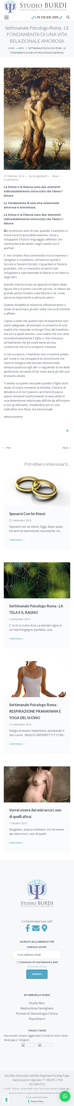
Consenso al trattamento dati (38, 964)
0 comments (11, 179)
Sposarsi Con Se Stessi (27, 513)
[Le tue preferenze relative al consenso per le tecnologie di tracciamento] (6, 1099)
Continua (15, 539)
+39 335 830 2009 (46, 17)
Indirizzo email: (37, 947)
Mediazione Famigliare (36, 1008)
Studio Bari (37, 1003)
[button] (65, 1096)
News (21, 48)
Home (11, 48)
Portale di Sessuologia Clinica (37, 1013)
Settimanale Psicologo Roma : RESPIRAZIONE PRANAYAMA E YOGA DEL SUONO (35, 711)
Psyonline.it (37, 1019)
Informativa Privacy (37, 966)
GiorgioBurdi (40, 176)
